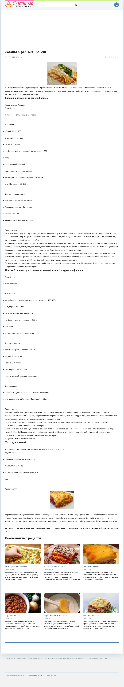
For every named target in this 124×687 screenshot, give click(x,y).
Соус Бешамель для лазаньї (56, 615)
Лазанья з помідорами (54, 566)
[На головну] (19, 5)
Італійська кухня (9, 569)
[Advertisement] (62, 28)
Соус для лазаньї (12, 615)
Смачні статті (87, 569)
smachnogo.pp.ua (40, 675)
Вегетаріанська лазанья (16, 566)
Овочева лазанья (91, 615)
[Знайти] (76, 4)
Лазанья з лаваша (91, 566)
